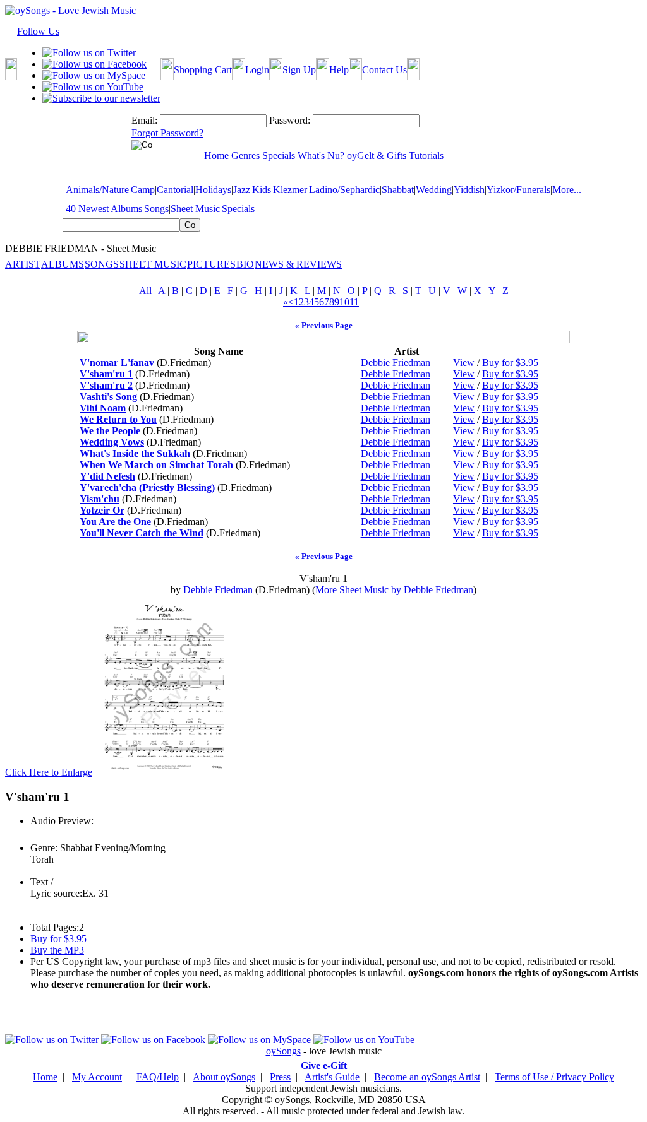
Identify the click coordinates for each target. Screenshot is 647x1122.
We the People (110, 430)
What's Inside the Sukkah (135, 453)
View (464, 362)
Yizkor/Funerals (518, 189)
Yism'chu (99, 498)
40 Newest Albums (104, 208)
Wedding (434, 189)
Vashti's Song (108, 396)
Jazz (241, 189)
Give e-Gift (324, 1065)
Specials (238, 208)
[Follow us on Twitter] (89, 52)
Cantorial (175, 189)
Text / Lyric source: (56, 888)
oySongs (283, 1051)
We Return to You (118, 419)
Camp (143, 189)
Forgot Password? (167, 132)
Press (280, 1077)
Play (38, 834)
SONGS (102, 264)
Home (45, 1077)
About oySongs (224, 1077)
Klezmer (290, 189)
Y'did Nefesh (107, 476)
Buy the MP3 (57, 950)
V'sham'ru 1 (106, 374)
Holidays (213, 189)
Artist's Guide (332, 1077)
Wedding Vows (112, 442)
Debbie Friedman (395, 362)
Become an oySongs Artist (427, 1077)
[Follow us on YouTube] (92, 86)
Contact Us (384, 69)
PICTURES (211, 264)
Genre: (43, 847)
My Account (97, 1077)
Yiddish (469, 189)
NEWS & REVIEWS (298, 264)
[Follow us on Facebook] (94, 64)
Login (257, 69)
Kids (261, 189)
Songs (156, 208)
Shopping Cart (203, 69)
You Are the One (115, 521)
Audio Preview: (62, 820)
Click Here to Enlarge (48, 772)
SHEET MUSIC (152, 264)
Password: (289, 120)
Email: (144, 120)
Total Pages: (54, 927)
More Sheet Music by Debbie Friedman (394, 589)
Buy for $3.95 (510, 362)
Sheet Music (195, 208)
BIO (245, 264)
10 (344, 302)
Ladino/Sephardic (344, 189)
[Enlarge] (164, 772)
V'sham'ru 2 (106, 385)
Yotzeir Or (102, 510)
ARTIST (22, 264)
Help (339, 69)
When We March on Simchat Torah (156, 464)
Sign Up (299, 69)
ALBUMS (62, 264)
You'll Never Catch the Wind (141, 533)
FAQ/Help (157, 1077)
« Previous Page (324, 325)
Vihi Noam (103, 408)
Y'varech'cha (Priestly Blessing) (147, 487)
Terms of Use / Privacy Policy (554, 1077)
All (145, 290)
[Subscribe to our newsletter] (101, 98)
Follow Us (38, 31)
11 (354, 302)
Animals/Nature (97, 189)
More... (566, 189)
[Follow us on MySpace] (93, 75)
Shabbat (398, 189)
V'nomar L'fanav (117, 362)
